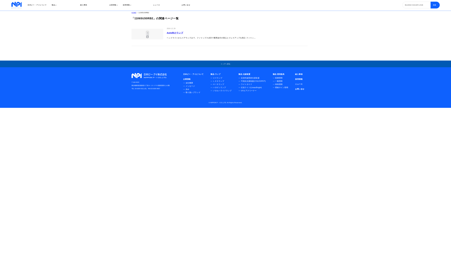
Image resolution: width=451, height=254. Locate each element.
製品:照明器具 (279, 74)
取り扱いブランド (193, 92)
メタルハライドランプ (222, 91)
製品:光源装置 (244, 74)
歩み (187, 89)
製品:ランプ (216, 74)
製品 (53, 5)
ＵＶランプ (217, 78)
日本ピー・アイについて (37, 5)
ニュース (156, 5)
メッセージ (190, 86)
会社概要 (189, 83)
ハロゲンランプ (219, 87)
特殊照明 (279, 84)
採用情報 (126, 5)
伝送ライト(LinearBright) (251, 87)
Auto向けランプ (175, 33)
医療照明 (279, 78)
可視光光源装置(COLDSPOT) (253, 81)
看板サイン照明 (281, 87)
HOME (134, 13)
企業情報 (112, 5)
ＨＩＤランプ (218, 84)
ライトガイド (246, 84)
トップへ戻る (225, 64)
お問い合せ (186, 5)
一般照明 (279, 81)
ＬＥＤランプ (218, 81)
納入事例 (83, 5)
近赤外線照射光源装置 (250, 78)
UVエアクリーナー (249, 91)
